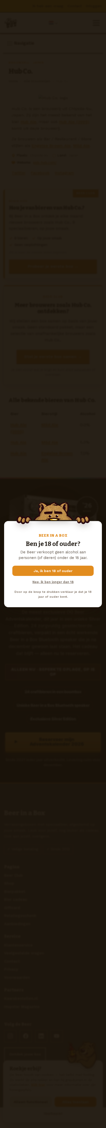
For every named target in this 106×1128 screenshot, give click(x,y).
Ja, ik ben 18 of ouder (53, 571)
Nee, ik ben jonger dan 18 (53, 582)
